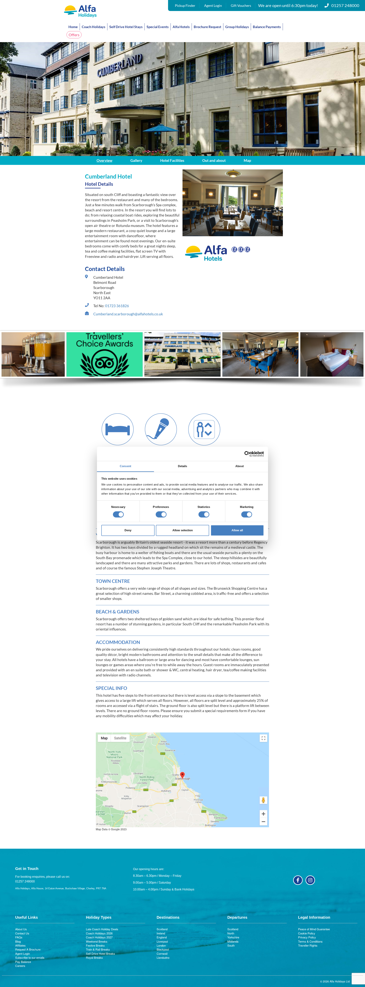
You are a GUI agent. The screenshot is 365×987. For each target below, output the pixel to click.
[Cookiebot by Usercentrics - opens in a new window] (247, 454)
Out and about (214, 160)
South (231, 945)
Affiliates (20, 945)
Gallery (136, 160)
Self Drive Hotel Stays (126, 27)
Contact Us (22, 933)
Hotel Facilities (172, 160)
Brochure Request (207, 27)
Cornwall (162, 954)
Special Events (158, 27)
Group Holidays (237, 27)
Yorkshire (233, 937)
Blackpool (163, 949)
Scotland (162, 929)
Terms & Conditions (310, 941)
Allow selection (182, 530)
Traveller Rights (307, 945)
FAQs (18, 937)
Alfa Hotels (181, 27)
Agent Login (213, 5)
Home (73, 27)
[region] (182, 362)
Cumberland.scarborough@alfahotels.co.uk (128, 314)
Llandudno (163, 957)
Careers (20, 966)
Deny (128, 530)
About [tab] (239, 466)
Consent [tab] (125, 466)
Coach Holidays (93, 27)
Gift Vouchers (241, 5)
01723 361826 (117, 306)
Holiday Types (98, 917)
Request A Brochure (27, 949)
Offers (74, 34)
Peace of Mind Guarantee (314, 929)
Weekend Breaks (96, 941)
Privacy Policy (307, 937)
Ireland (161, 933)
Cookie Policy (306, 933)
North (230, 933)
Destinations (168, 917)
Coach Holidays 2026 (99, 933)
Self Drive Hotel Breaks (100, 954)
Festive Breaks (95, 945)
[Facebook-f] (298, 880)
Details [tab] (182, 466)
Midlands (233, 941)
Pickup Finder (185, 5)
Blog (18, 941)
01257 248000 (345, 5)
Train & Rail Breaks (98, 949)
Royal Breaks (94, 957)
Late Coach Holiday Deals (102, 929)
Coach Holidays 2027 (99, 937)
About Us (21, 929)
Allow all (237, 530)
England (162, 937)
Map (247, 160)
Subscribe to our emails (29, 957)
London (161, 945)
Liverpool (162, 941)
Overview (104, 160)
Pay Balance (23, 962)
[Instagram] (310, 880)
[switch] (161, 515)
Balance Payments (267, 27)
